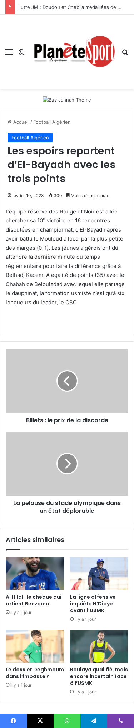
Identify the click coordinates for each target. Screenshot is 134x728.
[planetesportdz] (73, 52)
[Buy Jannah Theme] (67, 99)
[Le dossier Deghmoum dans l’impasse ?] (35, 646)
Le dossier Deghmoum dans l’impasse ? (35, 673)
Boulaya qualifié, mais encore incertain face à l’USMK (99, 676)
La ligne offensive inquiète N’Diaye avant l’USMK (93, 603)
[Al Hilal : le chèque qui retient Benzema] (35, 573)
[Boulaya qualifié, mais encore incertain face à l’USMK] (99, 646)
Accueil (20, 122)
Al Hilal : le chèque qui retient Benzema (33, 600)
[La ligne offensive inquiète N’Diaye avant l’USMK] (99, 573)
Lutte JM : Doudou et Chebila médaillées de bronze (75, 7)
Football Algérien (52, 122)
